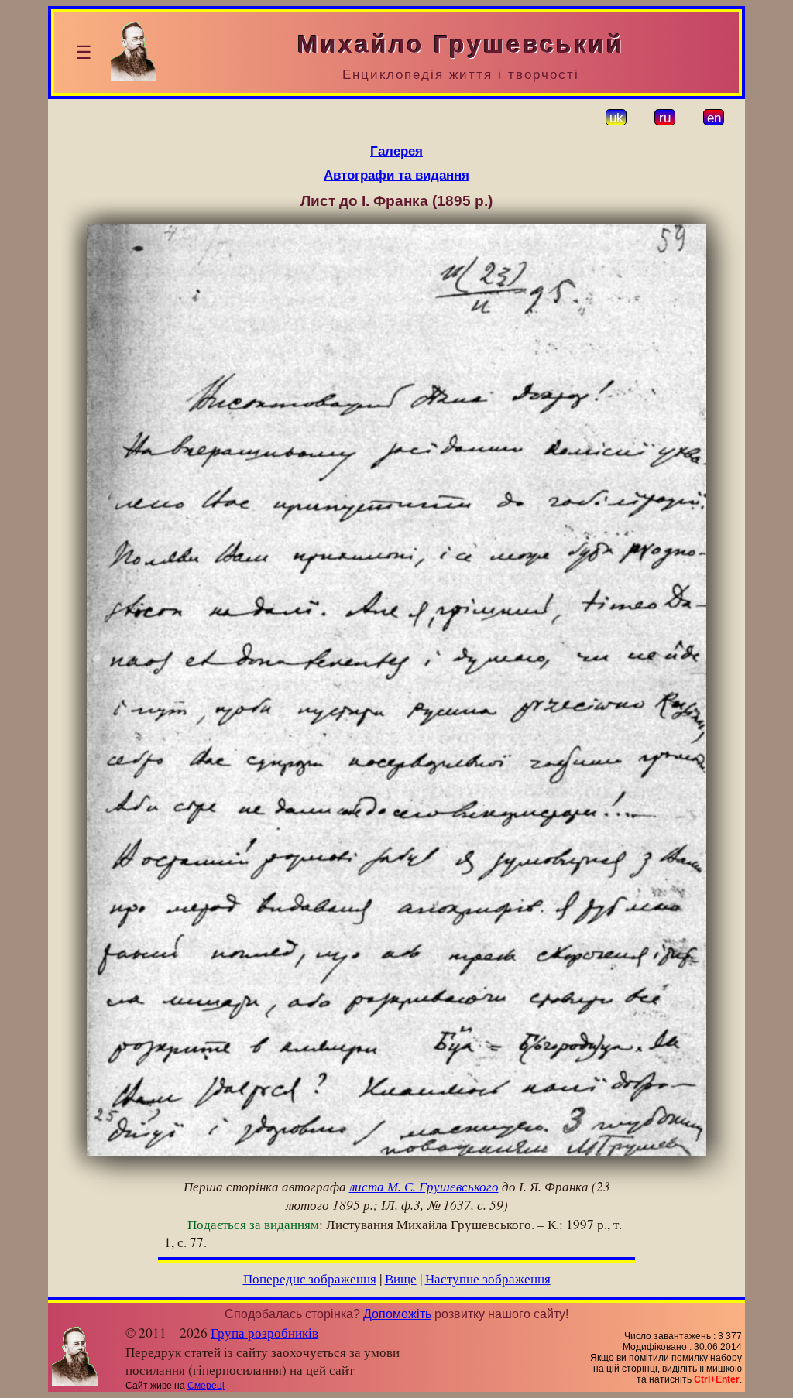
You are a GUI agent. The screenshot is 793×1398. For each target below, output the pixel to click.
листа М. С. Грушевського (424, 1186)
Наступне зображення (488, 1278)
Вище (401, 1278)
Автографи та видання (396, 175)
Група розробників (264, 1332)
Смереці (206, 1385)
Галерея (396, 151)
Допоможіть (397, 1314)
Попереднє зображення (309, 1278)
